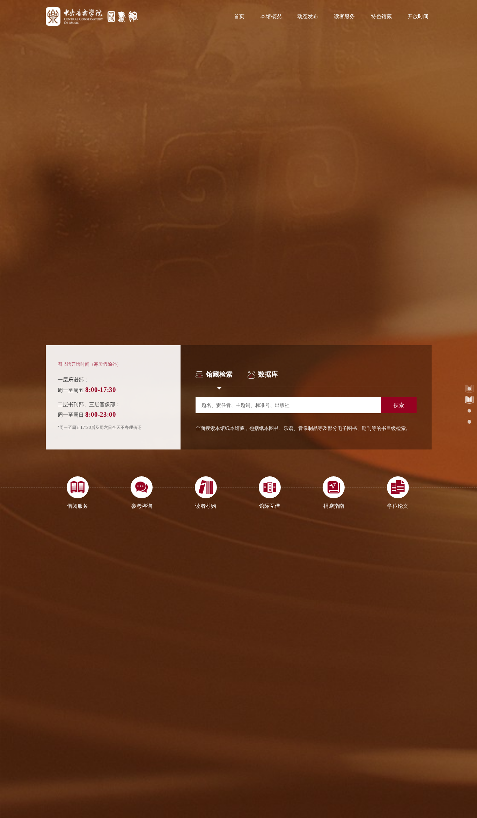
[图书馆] (92, 16)
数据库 (268, 374)
